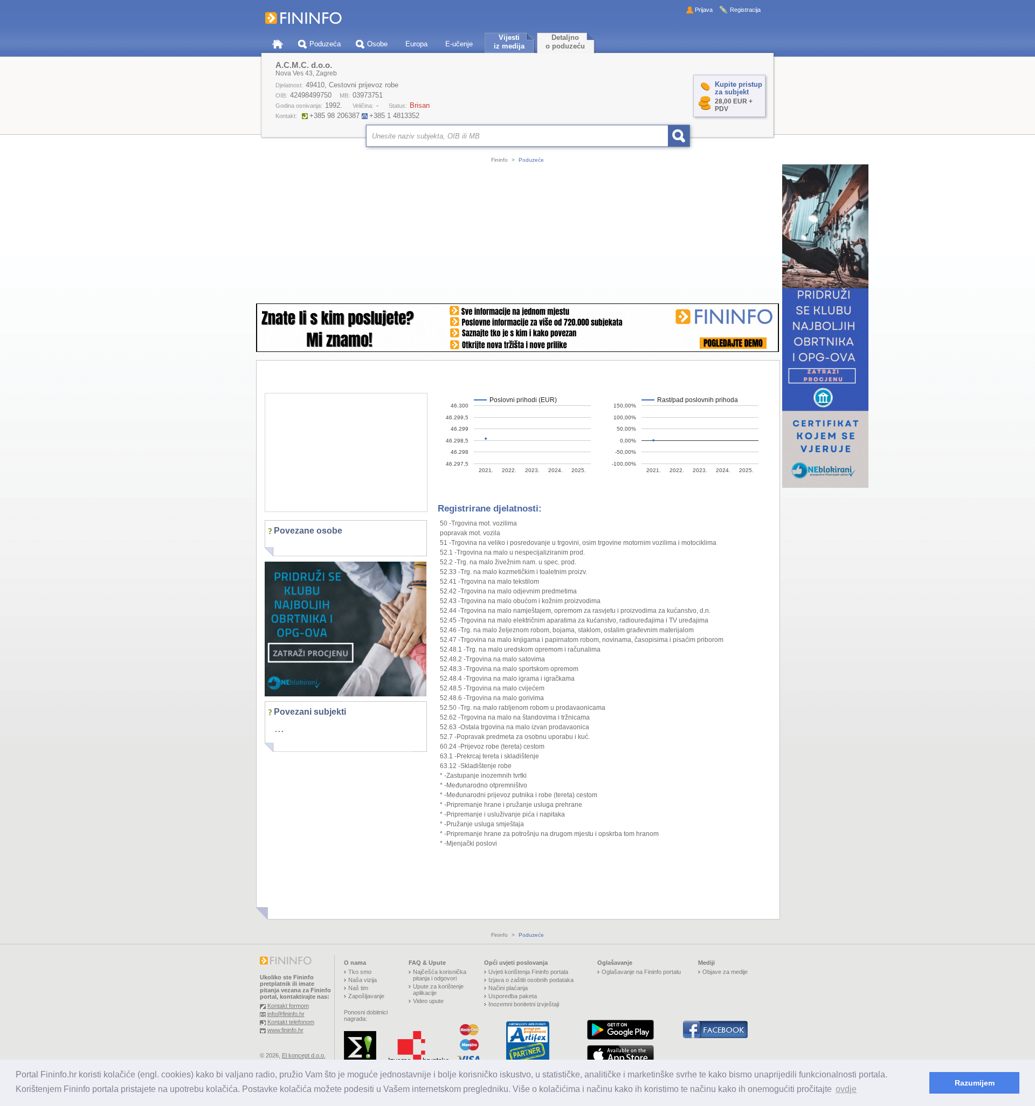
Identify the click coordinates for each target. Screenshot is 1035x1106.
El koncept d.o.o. (304, 1055)
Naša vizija (362, 980)
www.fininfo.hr (285, 1030)
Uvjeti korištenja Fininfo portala (528, 972)
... (279, 728)
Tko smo (359, 972)
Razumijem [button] (975, 1083)
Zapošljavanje (366, 996)
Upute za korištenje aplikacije (438, 989)
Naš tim (358, 988)
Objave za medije (725, 972)
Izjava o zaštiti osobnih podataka (531, 980)
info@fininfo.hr (286, 1014)
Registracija (745, 9)
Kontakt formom (288, 1006)
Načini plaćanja (508, 988)
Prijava (704, 9)
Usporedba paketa (512, 996)
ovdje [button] (846, 1089)
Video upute (428, 1001)
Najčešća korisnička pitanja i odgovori (439, 975)
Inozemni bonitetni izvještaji (523, 1004)
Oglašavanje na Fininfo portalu (641, 972)
